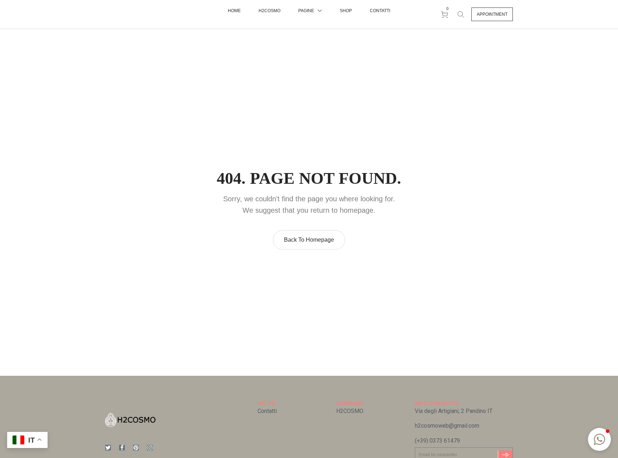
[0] (445, 14)
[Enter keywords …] (460, 14)
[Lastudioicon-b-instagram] (150, 447)
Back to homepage (309, 240)
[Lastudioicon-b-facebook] (122, 447)
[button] (492, 14)
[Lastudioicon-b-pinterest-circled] (136, 447)
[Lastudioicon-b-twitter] (108, 447)
